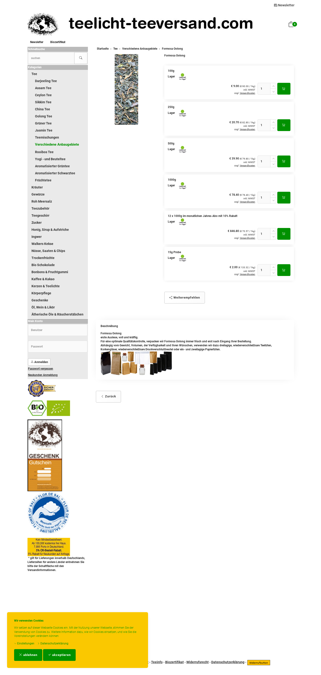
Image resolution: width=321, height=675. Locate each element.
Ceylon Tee (43, 95)
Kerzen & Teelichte (45, 286)
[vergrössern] (126, 89)
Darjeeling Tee (46, 81)
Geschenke (39, 300)
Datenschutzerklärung (54, 643)
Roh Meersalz (41, 201)
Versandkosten (247, 93)
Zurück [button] (110, 396)
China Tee (42, 109)
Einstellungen (25, 643)
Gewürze (38, 194)
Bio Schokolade (43, 265)
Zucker (36, 222)
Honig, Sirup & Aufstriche (50, 230)
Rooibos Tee (44, 152)
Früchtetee (43, 180)
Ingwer (36, 237)
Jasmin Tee (43, 130)
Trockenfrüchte (43, 258)
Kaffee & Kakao (43, 279)
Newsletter (285, 5)
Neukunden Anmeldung (43, 375)
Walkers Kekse (42, 244)
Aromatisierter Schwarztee (55, 173)
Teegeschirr (40, 215)
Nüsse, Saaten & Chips (48, 251)
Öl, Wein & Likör (43, 307)
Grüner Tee (43, 123)
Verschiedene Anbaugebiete (57, 144)
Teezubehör (40, 208)
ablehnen (29, 655)
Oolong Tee (43, 116)
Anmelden (41, 362)
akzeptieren (61, 655)
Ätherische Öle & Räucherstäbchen (57, 314)
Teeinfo (157, 662)
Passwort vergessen (40, 368)
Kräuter (37, 187)
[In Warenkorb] (283, 89)
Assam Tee (43, 88)
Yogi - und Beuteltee (50, 159)
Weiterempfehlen (186, 297)
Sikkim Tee (43, 102)
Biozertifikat (57, 42)
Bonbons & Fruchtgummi (49, 272)
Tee (34, 74)
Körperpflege (41, 293)
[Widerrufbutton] (258, 662)
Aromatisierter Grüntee (52, 166)
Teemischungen (47, 137)
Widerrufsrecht (197, 662)
